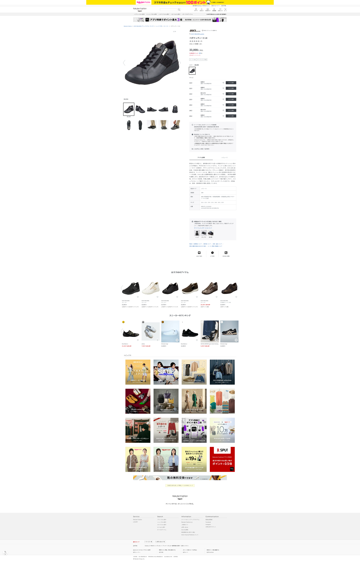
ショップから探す (161, 522)
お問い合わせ (184, 527)
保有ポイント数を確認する (213, 550)
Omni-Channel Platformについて (189, 534)
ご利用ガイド (184, 524)
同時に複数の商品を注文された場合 (197, 246)
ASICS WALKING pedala (197, 34)
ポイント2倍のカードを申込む (190, 550)
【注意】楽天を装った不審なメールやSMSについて (180, 485)
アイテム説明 (201, 157)
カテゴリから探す (161, 524)
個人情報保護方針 (143, 556)
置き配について (207, 244)
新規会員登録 (209, 519)
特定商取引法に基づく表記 (188, 532)
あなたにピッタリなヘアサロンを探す (142, 550)
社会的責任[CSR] (168, 556)
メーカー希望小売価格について (215, 246)
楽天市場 (223, 5)
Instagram (208, 524)
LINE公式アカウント (211, 527)
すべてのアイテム (161, 529)
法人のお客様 (184, 529)
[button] (152, 63)
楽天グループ (215, 5)
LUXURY (135, 522)
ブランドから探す (161, 519)
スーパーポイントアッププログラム (190, 519)
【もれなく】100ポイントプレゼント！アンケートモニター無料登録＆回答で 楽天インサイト (166, 545)
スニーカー (166, 26)
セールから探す (161, 527)
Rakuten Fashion (128, 26)
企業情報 (135, 556)
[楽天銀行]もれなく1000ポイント (201, 5)
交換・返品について (217, 244)
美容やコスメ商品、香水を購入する (167, 550)
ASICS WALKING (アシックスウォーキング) (144, 26)
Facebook (208, 522)
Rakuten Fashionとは (186, 522)
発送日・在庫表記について (195, 244)
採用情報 (176, 556)
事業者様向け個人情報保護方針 (155, 556)
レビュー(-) (225, 157)
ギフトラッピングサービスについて (203, 228)
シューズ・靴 (159, 26)
